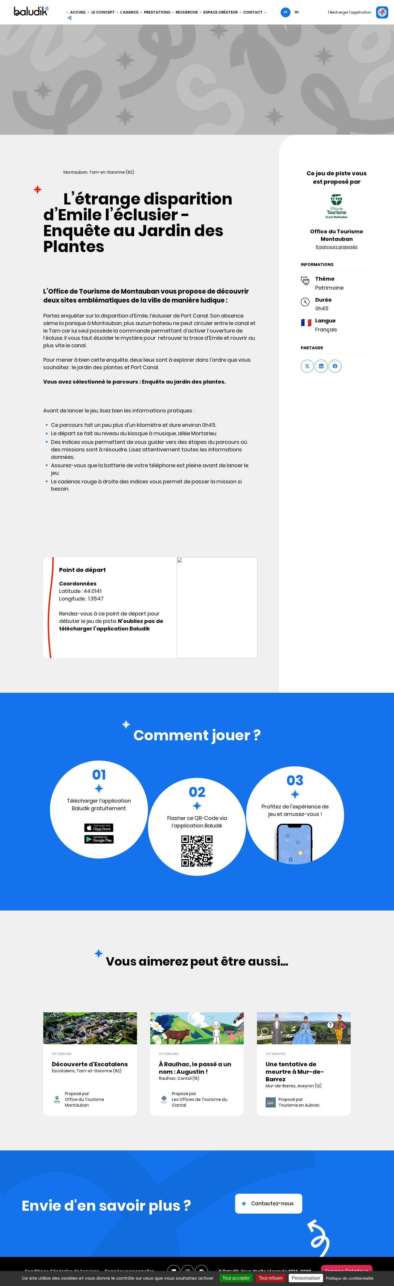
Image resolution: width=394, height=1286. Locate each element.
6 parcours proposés (337, 247)
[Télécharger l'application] (382, 12)
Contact (253, 12)
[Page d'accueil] (31, 12)
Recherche (187, 12)
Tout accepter (236, 1278)
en (297, 12)
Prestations (157, 12)
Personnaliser (306, 1278)
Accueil (78, 12)
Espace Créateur (220, 12)
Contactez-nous (272, 1203)
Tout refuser (271, 1278)
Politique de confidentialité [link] (350, 1278)
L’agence (129, 12)
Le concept (103, 12)
